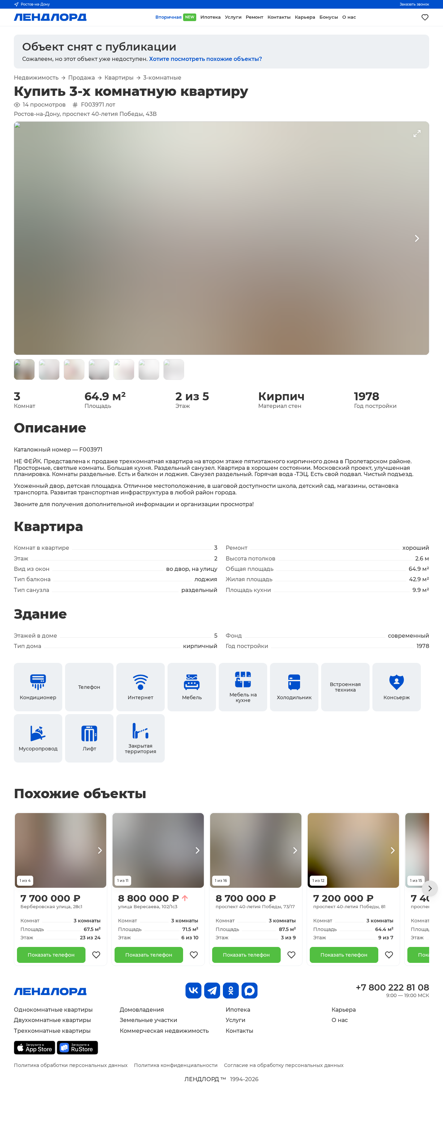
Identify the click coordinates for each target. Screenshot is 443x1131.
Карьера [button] (305, 17)
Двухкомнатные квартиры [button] (52, 1020)
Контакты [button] (279, 17)
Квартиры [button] (119, 78)
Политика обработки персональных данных (71, 1065)
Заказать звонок (414, 4)
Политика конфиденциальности (176, 1065)
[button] (24, 369)
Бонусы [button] (328, 17)
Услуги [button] (233, 17)
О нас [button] (349, 17)
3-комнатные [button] (162, 78)
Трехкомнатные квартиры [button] (52, 1031)
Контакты (239, 1031)
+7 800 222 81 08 (392, 987)
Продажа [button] (81, 78)
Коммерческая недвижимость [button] (164, 1031)
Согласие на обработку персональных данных (284, 1065)
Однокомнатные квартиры (53, 1009)
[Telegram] (212, 990)
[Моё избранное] (425, 17)
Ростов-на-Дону (35, 4)
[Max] (249, 990)
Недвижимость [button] (36, 78)
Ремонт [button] (254, 17)
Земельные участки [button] (148, 1020)
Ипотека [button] (210, 17)
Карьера (344, 1009)
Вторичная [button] (174, 17)
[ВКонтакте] (193, 990)
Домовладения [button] (142, 1009)
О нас (340, 1020)
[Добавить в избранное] (96, 955)
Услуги (235, 1020)
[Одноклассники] (231, 990)
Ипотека (238, 1009)
